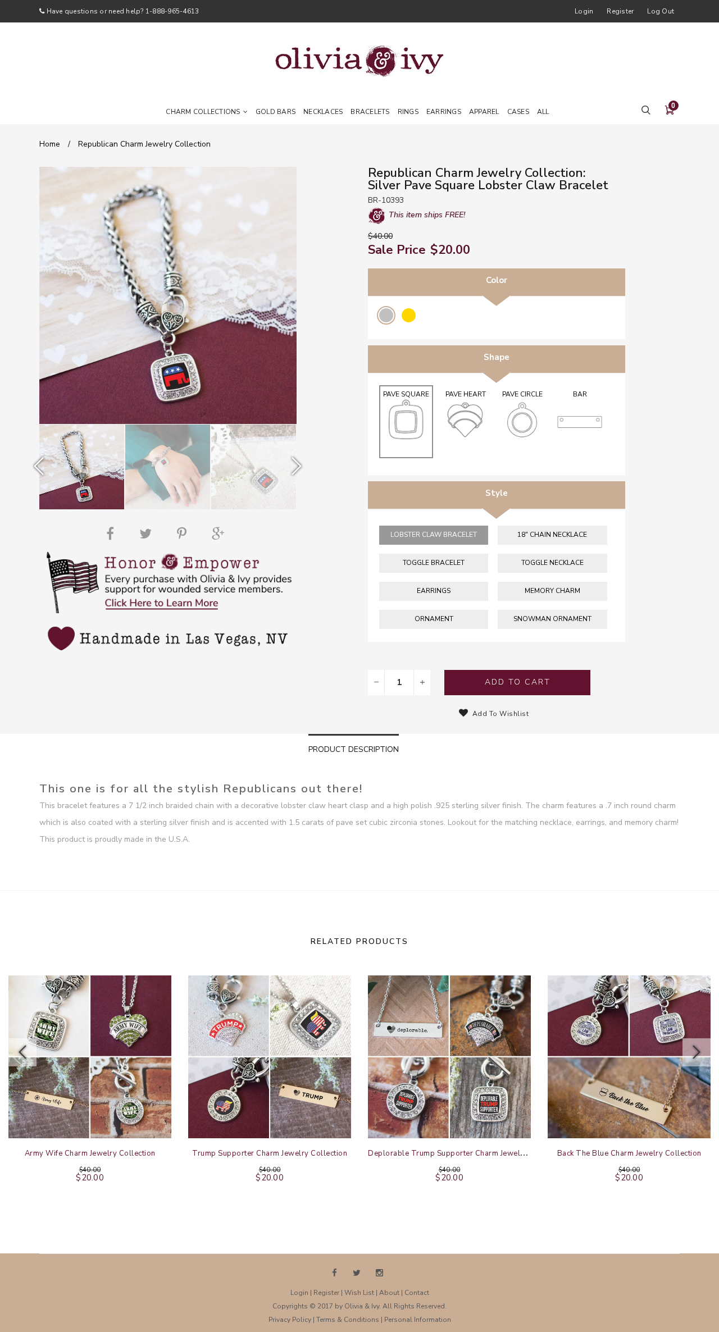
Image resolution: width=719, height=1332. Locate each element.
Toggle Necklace (552, 562)
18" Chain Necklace (552, 534)
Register (620, 11)
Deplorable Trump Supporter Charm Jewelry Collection (467, 1153)
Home (49, 144)
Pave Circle (522, 394)
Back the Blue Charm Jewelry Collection (629, 1153)
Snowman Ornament (552, 618)
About (389, 1292)
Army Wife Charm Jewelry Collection (90, 1153)
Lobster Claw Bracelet (433, 534)
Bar (580, 394)
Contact (416, 1292)
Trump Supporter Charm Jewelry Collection (269, 1153)
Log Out (660, 11)
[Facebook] (113, 533)
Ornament (434, 618)
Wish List (359, 1292)
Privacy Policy (290, 1319)
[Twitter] (148, 533)
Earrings (433, 590)
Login (584, 11)
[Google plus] (221, 533)
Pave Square (406, 394)
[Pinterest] (184, 533)
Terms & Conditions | (350, 1319)
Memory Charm (552, 590)
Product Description (353, 749)
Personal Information (417, 1319)
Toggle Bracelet (434, 562)
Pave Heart (465, 394)
